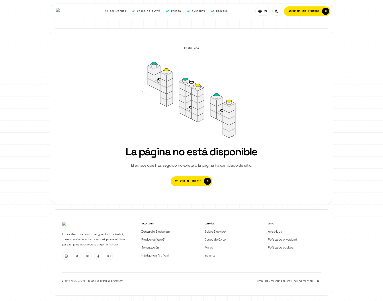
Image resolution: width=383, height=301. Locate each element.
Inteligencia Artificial (154, 255)
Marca (209, 247)
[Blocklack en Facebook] (98, 256)
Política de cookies (280, 247)
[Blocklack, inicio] (66, 11)
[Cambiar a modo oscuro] (276, 11)
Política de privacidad (282, 239)
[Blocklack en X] (77, 256)
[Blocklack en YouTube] (109, 256)
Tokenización (150, 247)
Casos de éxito (215, 239)
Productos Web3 (152, 239)
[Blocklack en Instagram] (88, 256)
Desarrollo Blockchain (155, 231)
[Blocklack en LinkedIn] (66, 256)
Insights (210, 255)
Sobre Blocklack (215, 231)
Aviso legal (275, 231)
